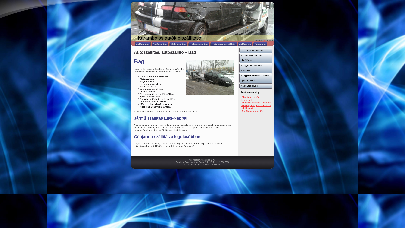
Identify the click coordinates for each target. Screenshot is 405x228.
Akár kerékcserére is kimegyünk (251, 98)
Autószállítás (160, 44)
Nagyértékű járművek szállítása (251, 68)
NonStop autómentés (252, 111)
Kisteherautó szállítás (223, 44)
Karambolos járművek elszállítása (251, 57)
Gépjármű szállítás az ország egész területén (255, 78)
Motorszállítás (178, 44)
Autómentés (142, 44)
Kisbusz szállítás (199, 44)
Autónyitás (245, 44)
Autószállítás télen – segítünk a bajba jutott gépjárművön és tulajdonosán (256, 105)
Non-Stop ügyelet (250, 86)
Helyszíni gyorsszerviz (253, 50)
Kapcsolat (260, 44)
